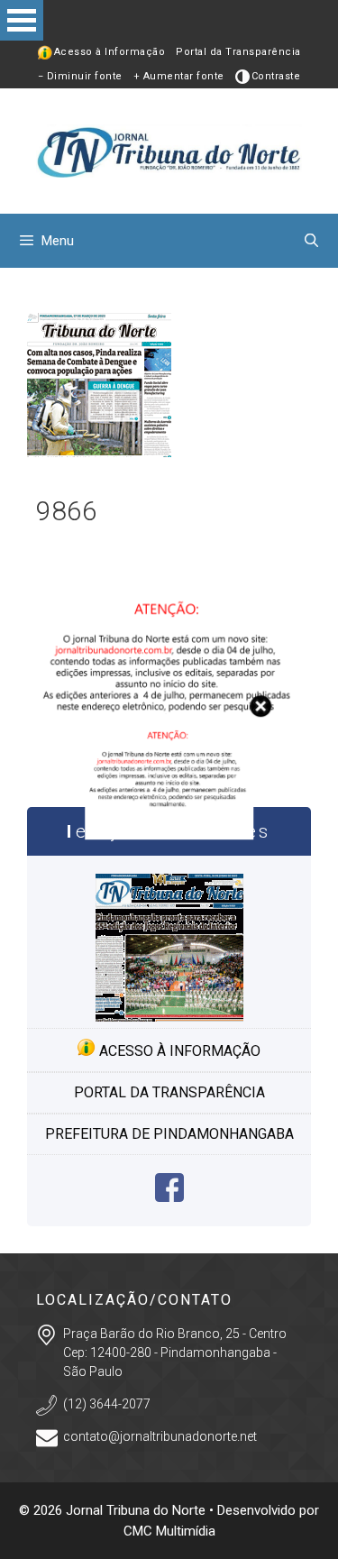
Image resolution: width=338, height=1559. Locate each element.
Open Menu (21, 20)
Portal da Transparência (238, 52)
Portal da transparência (169, 1092)
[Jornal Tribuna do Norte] (169, 150)
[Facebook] (169, 1197)
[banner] (169, 834)
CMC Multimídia (169, 1531)
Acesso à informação (178, 1050)
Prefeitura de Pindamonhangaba (169, 1133)
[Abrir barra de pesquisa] (311, 241)
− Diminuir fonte (80, 76)
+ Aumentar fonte (178, 76)
